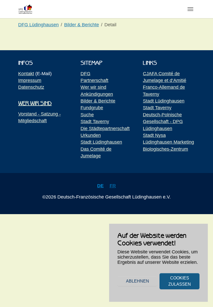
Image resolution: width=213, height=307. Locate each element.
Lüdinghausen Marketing (168, 142)
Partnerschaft (94, 80)
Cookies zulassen (179, 281)
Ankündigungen (97, 94)
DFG (85, 73)
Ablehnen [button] (137, 281)
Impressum (29, 80)
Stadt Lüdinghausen (101, 142)
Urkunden (91, 135)
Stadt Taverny (95, 121)
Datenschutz (31, 87)
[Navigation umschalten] (190, 9)
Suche (87, 114)
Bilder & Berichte (98, 101)
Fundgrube (92, 107)
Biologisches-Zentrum (165, 149)
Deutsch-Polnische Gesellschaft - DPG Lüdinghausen (163, 121)
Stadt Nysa (154, 135)
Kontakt (26, 73)
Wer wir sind (93, 87)
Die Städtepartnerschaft (105, 128)
